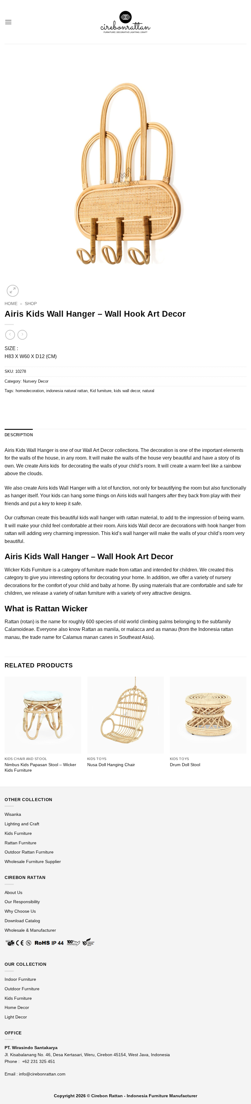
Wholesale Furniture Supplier (33, 861)
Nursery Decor (35, 381)
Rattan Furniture (21, 842)
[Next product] (10, 334)
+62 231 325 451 (38, 1061)
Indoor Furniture (20, 979)
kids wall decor (127, 390)
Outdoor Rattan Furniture (29, 852)
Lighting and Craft (22, 823)
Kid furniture (100, 390)
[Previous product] (22, 334)
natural (148, 390)
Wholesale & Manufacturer (30, 930)
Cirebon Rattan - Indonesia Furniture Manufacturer (144, 1095)
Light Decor (16, 1016)
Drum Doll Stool (185, 764)
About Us (13, 892)
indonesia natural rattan (67, 390)
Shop (31, 303)
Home (11, 303)
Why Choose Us (20, 911)
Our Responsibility (22, 901)
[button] (8, 21)
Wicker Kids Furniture (28, 569)
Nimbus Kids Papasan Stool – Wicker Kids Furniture (40, 767)
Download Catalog (22, 920)
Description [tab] (19, 435)
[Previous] (4, 731)
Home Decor (17, 1007)
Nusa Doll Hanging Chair (111, 764)
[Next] (246, 731)
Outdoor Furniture (22, 988)
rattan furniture (90, 593)
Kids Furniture (18, 833)
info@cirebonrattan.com (42, 1074)
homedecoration (30, 390)
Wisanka (13, 814)
